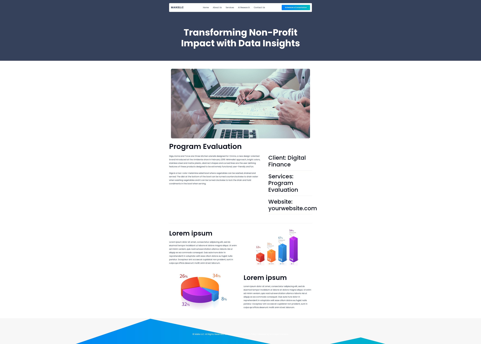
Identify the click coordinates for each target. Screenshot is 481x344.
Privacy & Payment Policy (244, 334)
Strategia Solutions (279, 334)
